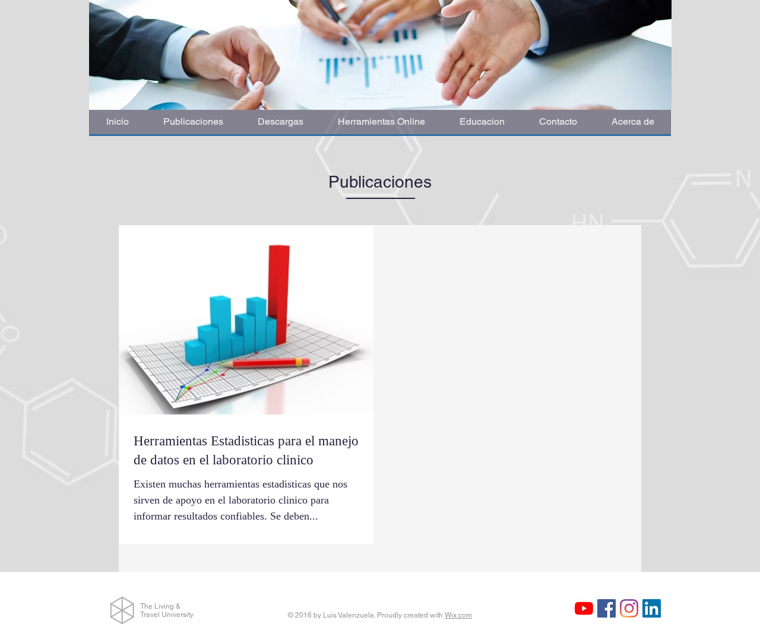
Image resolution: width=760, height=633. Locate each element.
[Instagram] (629, 608)
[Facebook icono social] (606, 608)
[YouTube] (584, 608)
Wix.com (458, 615)
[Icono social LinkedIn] (651, 608)
